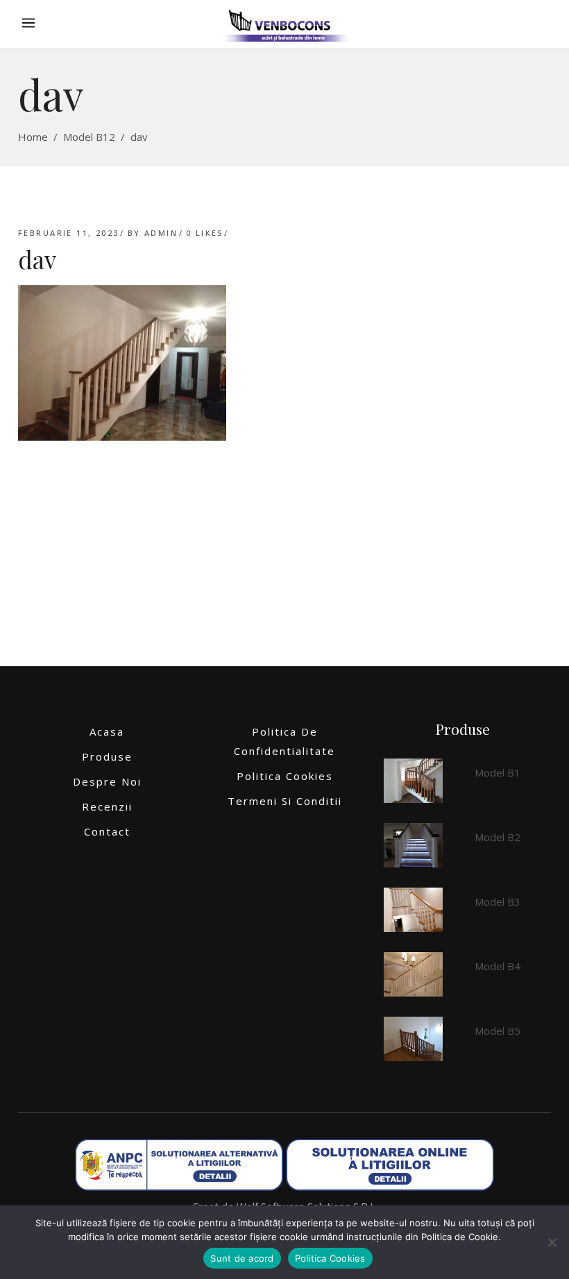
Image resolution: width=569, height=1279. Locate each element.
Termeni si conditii (285, 801)
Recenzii (107, 806)
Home (33, 137)
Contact (107, 831)
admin (161, 233)
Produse (107, 756)
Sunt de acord (241, 1258)
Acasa (107, 731)
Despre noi (107, 781)
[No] (552, 1242)
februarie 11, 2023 (68, 233)
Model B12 (89, 137)
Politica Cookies (285, 776)
